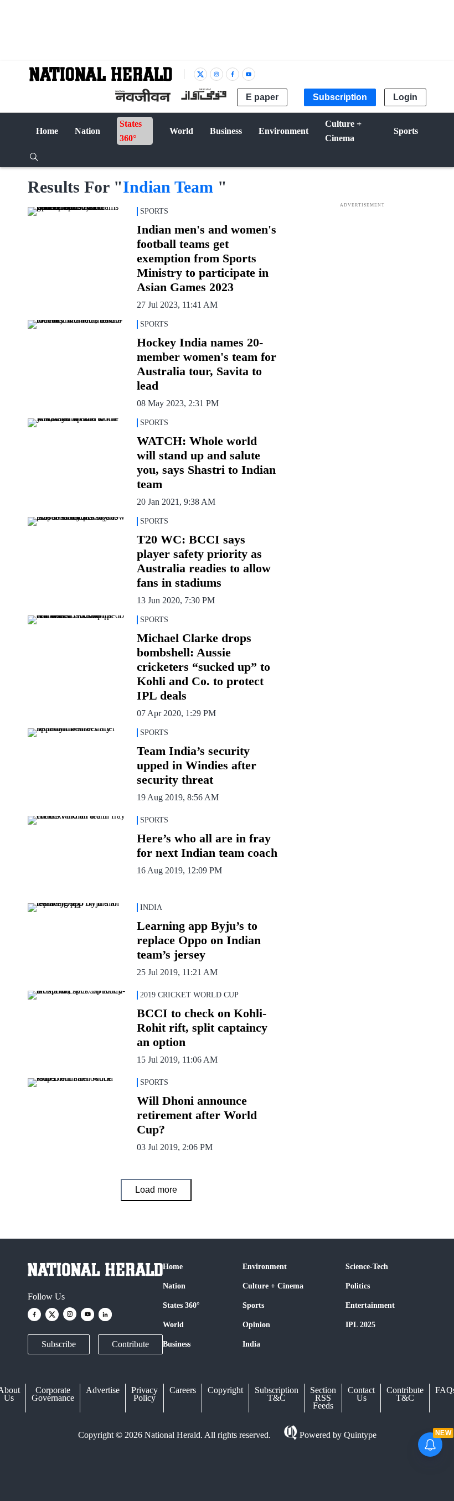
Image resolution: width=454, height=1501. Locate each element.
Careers (182, 1390)
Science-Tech (366, 1266)
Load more (156, 1189)
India (251, 1344)
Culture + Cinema (273, 1286)
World (173, 1325)
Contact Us (361, 1393)
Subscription (340, 97)
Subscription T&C (276, 1393)
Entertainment (370, 1305)
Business (176, 1344)
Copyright (225, 1390)
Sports (253, 1305)
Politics (357, 1286)
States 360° (181, 1305)
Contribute (130, 1344)
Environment (265, 1266)
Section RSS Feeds (323, 1397)
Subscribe (59, 1344)
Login (405, 97)
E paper (262, 97)
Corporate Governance (53, 1393)
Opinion (256, 1325)
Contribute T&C (405, 1393)
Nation (174, 1286)
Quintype (360, 1435)
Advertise (103, 1390)
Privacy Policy (144, 1393)
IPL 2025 (360, 1325)
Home (173, 1266)
